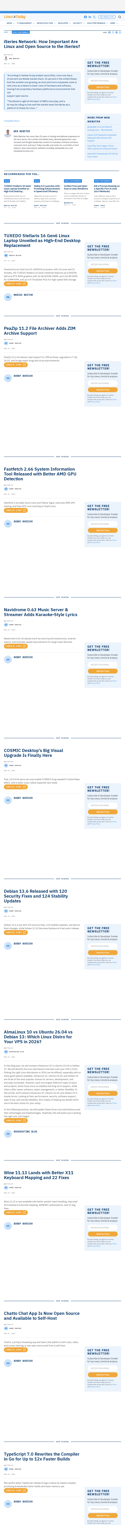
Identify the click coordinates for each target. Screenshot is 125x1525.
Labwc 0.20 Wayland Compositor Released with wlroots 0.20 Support (102, 138)
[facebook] (85, 17)
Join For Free (102, 87)
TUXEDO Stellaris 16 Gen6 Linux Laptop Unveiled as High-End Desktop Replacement (17, 189)
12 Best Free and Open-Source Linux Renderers (76, 187)
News (9, 23)
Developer (63, 23)
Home (6, 32)
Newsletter (109, 17)
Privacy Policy (95, 99)
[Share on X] (113, 32)
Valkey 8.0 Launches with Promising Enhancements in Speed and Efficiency (47, 189)
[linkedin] (89, 17)
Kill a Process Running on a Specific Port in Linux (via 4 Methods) (107, 189)
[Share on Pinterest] (116, 32)
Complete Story (12, 120)
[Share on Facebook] (109, 32)
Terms (114, 97)
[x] (94, 17)
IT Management (24, 23)
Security (77, 23)
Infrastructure (45, 23)
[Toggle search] (119, 16)
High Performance (96, 23)
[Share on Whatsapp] (120, 32)
